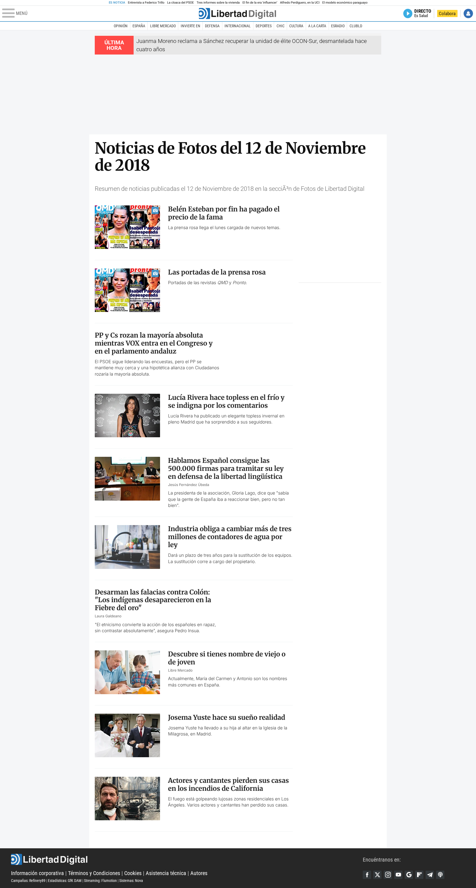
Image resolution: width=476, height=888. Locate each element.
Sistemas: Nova (131, 880)
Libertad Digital (187, 859)
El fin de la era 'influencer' (259, 2)
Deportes (264, 26)
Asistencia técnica (166, 873)
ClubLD (356, 26)
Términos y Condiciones (94, 873)
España (138, 26)
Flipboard (419, 875)
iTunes (440, 875)
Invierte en (190, 26)
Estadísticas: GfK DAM (65, 880)
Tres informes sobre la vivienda (218, 2)
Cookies (133, 873)
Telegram (430, 875)
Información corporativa (37, 873)
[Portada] (237, 13)
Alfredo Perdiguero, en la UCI (300, 2)
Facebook (367, 875)
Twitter (377, 875)
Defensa (212, 26)
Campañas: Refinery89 (28, 880)
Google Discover (409, 875)
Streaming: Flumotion (100, 880)
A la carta (317, 26)
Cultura (296, 26)
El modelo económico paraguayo (344, 2)
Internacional (238, 26)
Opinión (121, 26)
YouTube (398, 875)
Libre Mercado (163, 26)
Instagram (388, 875)
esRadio (338, 26)
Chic (281, 26)
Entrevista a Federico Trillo (146, 2)
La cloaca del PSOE (180, 2)
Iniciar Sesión (468, 13)
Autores (198, 873)
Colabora (447, 13)
